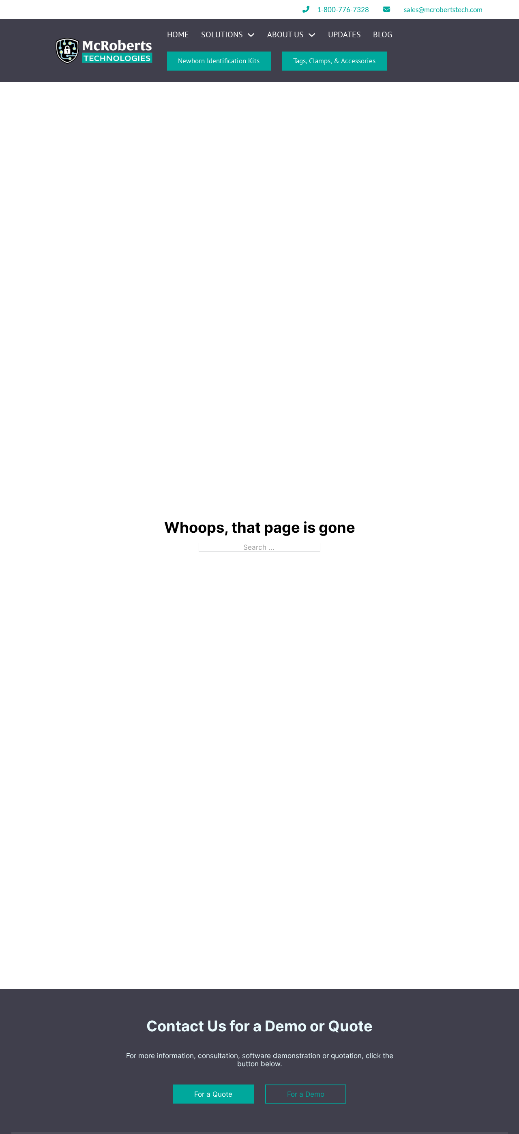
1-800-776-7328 (343, 10)
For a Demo (305, 1094)
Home (178, 34)
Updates (344, 34)
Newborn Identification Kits (219, 60)
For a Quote (213, 1094)
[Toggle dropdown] (251, 35)
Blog (382, 34)
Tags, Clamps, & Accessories (334, 60)
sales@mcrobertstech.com (443, 10)
